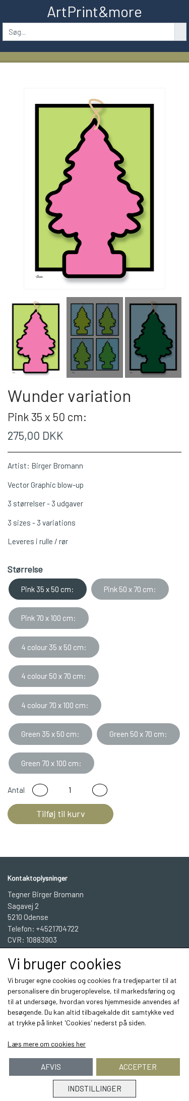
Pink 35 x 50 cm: (47, 589)
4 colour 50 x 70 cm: (53, 675)
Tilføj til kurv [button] (60, 813)
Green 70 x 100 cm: (51, 763)
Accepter (138, 1066)
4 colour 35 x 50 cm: (54, 647)
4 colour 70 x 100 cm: (55, 705)
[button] (40, 790)
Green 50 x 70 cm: (138, 733)
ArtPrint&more (94, 11)
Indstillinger (94, 1088)
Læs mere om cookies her (47, 1043)
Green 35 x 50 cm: (50, 733)
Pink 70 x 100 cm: (48, 617)
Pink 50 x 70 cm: (130, 589)
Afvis (51, 1066)
